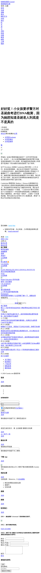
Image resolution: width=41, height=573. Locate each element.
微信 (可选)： (5, 545)
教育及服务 (5, 249)
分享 (15, 133)
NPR (6, 237)
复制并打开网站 (6, 571)
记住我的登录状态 (9, 408)
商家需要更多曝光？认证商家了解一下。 (15, 295)
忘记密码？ (19, 408)
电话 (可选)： (5, 543)
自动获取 (21, 479)
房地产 (3, 256)
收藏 (10, 133)
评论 (2, 133)
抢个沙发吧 (5, 356)
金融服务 (4, 251)
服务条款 (8, 368)
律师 (2, 253)
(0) (3, 133)
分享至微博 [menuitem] (9, 141)
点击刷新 (19, 428)
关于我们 (8, 359)
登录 (16, 303)
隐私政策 (8, 366)
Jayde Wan (11, 225)
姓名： (3, 539)
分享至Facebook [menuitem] (10, 137)
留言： (3, 553)
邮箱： (3, 541)
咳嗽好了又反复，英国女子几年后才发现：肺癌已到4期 (20, 326)
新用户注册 (5, 412)
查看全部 (32, 295)
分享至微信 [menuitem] (9, 139)
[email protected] (13, 231)
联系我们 (8, 362)
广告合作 (8, 364)
